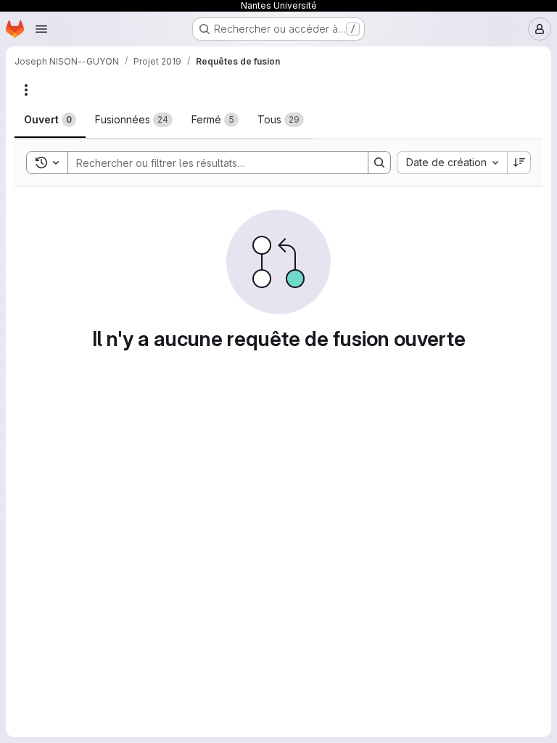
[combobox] (452, 162)
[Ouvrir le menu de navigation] (41, 29)
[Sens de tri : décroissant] (519, 162)
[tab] (50, 120)
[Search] (379, 162)
